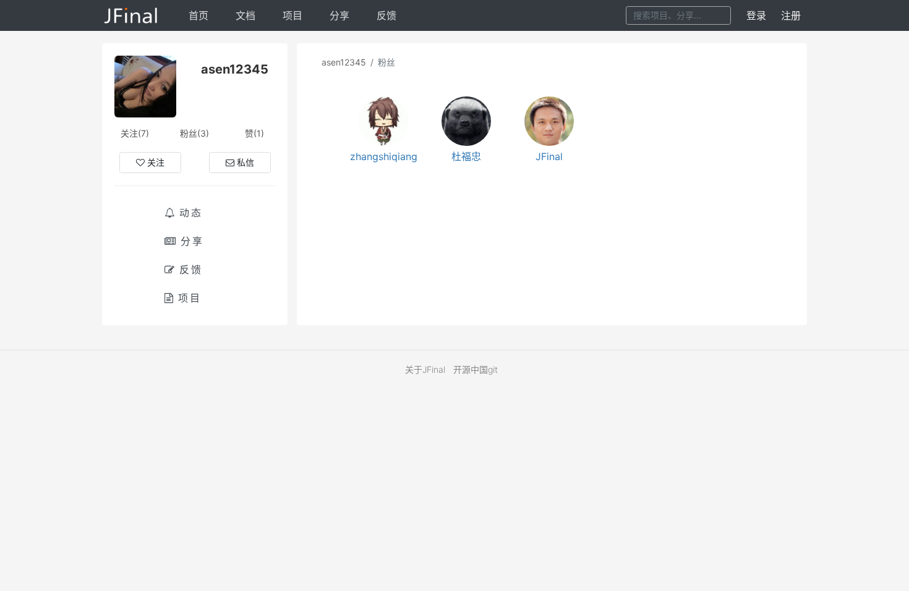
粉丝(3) (194, 133)
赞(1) (254, 133)
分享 (339, 15)
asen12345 (344, 62)
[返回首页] (131, 15)
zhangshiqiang (383, 156)
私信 (245, 162)
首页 (198, 15)
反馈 (386, 15)
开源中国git (475, 369)
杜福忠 (466, 156)
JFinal (549, 156)
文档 (245, 15)
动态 (191, 212)
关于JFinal (425, 369)
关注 (155, 162)
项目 (292, 15)
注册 (791, 15)
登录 (756, 15)
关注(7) (135, 133)
